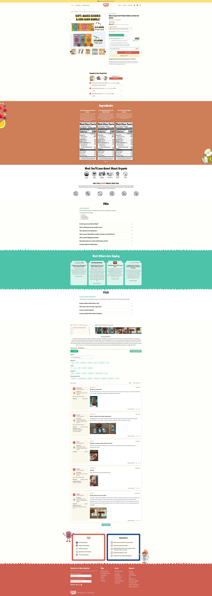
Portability (90, 362)
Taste (72, 362)
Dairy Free (90, 378)
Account (131, 571)
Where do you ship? (84, 208)
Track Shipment (132, 575)
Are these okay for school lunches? (89, 244)
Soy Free (117, 378)
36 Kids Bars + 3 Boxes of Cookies (116, 35)
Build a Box (78, 5)
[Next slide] (105, 51)
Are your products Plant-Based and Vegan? (91, 313)
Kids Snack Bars (104, 571)
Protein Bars (104, 575)
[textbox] (81, 357)
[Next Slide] (141, 330)
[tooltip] (110, 336)
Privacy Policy (118, 577)
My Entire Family (99, 373)
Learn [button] (119, 5)
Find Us (124, 5)
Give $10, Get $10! (119, 571)
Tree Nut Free (97, 378)
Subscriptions (132, 579)
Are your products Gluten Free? (88, 297)
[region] (118, 330)
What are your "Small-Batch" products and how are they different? (97, 234)
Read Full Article (79, 276)
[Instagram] (79, 584)
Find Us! (103, 579)
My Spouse (78, 373)
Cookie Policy (118, 579)
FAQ (130, 577)
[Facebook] (77, 584)
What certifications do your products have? (91, 227)
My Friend (84, 373)
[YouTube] (81, 584)
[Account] (134, 5)
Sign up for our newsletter (76, 573)
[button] (137, 5)
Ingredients (83, 362)
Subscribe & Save (85, 5)
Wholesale (103, 580)
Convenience (101, 362)
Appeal (95, 362)
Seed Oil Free (111, 378)
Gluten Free (73, 378)
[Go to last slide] (71, 51)
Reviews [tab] (73, 348)
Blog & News (118, 575)
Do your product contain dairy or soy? (89, 303)
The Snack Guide (133, 582)
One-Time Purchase (115, 48)
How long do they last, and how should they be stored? (94, 241)
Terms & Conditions (119, 580)
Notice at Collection (133, 586)
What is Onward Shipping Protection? (89, 237)
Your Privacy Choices (134, 584)
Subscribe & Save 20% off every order (119, 40)
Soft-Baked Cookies (105, 573)
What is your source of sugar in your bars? (91, 306)
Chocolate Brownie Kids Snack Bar (97, 88)
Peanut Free (104, 378)
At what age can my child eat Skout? (89, 224)
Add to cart (128, 52)
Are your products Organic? (87, 310)
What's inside (112, 21)
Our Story (117, 573)
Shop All (76, 11)
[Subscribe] (90, 575)
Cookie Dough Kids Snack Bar (96, 93)
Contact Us (131, 573)
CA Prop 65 (117, 582)
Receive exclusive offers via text (77, 579)
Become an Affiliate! (133, 580)
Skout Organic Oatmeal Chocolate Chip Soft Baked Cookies (81, 421)
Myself (72, 373)
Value (107, 362)
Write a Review (137, 351)
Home (72, 11)
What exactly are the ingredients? (88, 231)
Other (106, 373)
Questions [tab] (81, 348)
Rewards (130, 5)
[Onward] (132, 59)
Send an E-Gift (124, 55)
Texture (77, 362)
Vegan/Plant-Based (82, 378)
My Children (91, 373)
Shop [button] (72, 5)
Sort (130, 383)
